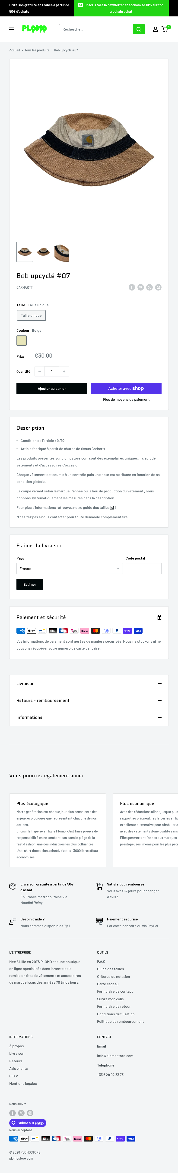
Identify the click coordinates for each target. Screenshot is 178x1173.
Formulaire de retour (114, 1006)
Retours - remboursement (43, 700)
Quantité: (24, 371)
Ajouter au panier (52, 388)
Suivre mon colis (110, 999)
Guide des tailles (110, 969)
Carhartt (24, 287)
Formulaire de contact (115, 991)
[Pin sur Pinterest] (140, 287)
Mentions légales (23, 1083)
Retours (15, 1061)
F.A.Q (101, 961)
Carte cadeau (108, 984)
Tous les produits (37, 50)
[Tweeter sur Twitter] (149, 287)
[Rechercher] (139, 29)
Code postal (135, 558)
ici (112, 507)
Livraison (25, 683)
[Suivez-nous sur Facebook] (12, 1113)
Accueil (14, 50)
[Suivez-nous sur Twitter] (21, 1113)
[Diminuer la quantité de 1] (39, 371)
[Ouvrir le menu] (11, 29)
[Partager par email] (158, 287)
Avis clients (18, 1068)
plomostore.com (21, 1158)
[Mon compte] (155, 29)
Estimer (29, 584)
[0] (165, 29)
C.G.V (13, 1076)
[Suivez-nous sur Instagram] (30, 1113)
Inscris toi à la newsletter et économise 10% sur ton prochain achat (124, 8)
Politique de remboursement (120, 1021)
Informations (29, 717)
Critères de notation (113, 976)
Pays (20, 558)
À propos (16, 1046)
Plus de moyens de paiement (126, 399)
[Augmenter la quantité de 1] (64, 371)
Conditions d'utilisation (116, 1014)
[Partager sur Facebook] (132, 287)
